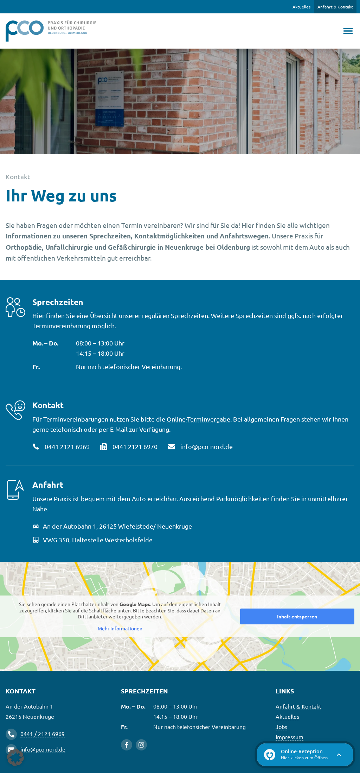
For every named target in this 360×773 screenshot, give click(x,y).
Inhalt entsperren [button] (297, 616)
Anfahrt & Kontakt (335, 7)
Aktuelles (301, 7)
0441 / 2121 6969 (42, 733)
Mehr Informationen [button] (120, 628)
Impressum (289, 736)
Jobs (281, 726)
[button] (15, 757)
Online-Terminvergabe (198, 419)
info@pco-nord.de (42, 749)
